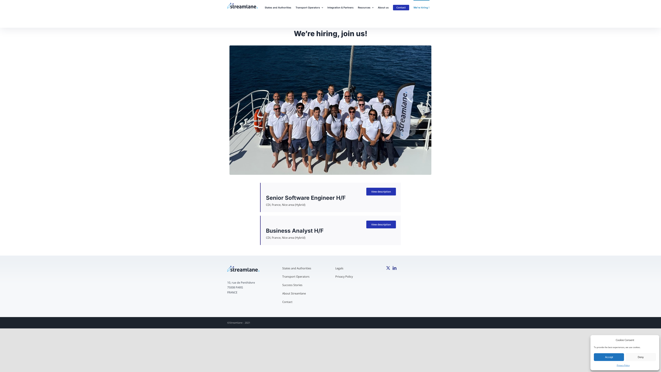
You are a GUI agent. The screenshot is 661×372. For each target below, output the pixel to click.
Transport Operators (295, 276)
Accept (609, 357)
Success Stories (292, 285)
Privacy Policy (623, 365)
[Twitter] (388, 268)
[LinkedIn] (394, 268)
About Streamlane (294, 293)
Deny (641, 357)
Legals (339, 268)
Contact (287, 302)
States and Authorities (296, 268)
